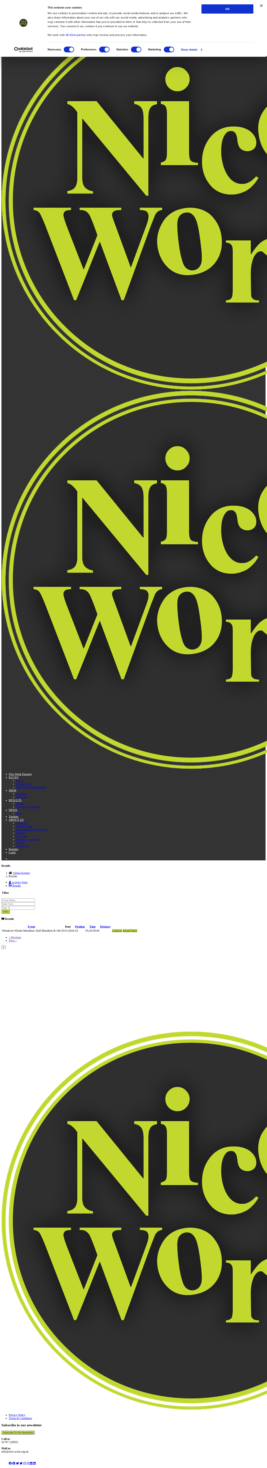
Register (13, 849)
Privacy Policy (17, 1415)
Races (19, 780)
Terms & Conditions (20, 1418)
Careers (20, 842)
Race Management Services (32, 829)
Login (12, 852)
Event (31, 926)
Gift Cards (22, 797)
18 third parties (76, 34)
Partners (20, 832)
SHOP (12, 790)
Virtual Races (23, 783)
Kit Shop (21, 793)
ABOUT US (16, 819)
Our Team (22, 836)
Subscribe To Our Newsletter (18, 1432)
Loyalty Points (24, 826)
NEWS (13, 810)
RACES (13, 777)
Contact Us (22, 846)
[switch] (104, 49)
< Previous (15, 937)
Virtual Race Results (27, 806)
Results (20, 803)
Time (92, 926)
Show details (189, 49)
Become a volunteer (27, 839)
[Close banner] (261, 5)
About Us (21, 823)
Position (80, 926)
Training (13, 816)
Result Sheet (130, 930)
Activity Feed (19, 882)
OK (227, 9)
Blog (19, 813)
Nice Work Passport (20, 774)
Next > (13, 940)
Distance (105, 926)
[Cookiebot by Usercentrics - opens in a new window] (23, 49)
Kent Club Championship (30, 787)
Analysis (117, 930)
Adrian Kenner (21, 873)
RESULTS (15, 800)
